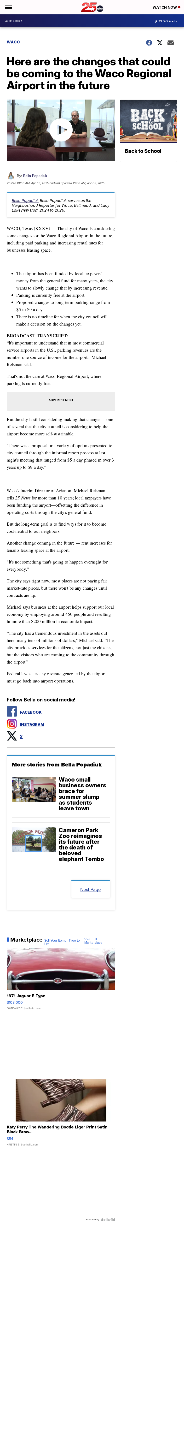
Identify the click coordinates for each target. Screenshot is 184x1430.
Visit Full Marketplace (93, 941)
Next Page (90, 889)
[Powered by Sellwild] (108, 1219)
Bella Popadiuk (35, 175)
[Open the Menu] (8, 7)
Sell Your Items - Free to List (62, 942)
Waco (13, 42)
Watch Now (165, 7)
